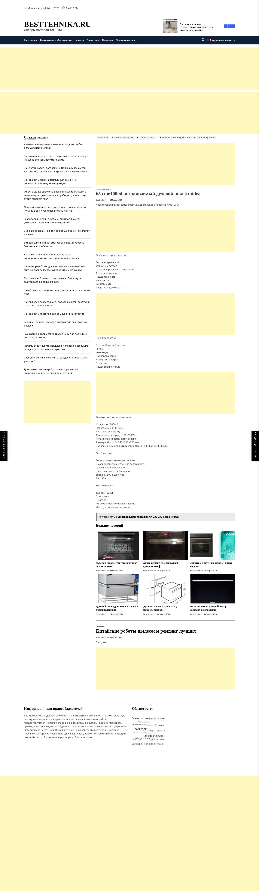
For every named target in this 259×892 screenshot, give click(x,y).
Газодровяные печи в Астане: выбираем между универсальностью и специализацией (52, 221)
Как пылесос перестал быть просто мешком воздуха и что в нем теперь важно (57, 304)
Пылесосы (107, 40)
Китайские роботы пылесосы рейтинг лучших (146, 631)
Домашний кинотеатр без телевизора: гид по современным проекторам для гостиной (51, 371)
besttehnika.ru (57, 24)
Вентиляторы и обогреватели (56, 40)
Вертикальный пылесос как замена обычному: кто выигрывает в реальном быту (54, 280)
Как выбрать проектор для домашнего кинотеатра (54, 313)
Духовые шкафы (103, 189)
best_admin (101, 200)
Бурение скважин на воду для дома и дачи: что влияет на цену (57, 232)
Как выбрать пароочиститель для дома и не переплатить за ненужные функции (50, 181)
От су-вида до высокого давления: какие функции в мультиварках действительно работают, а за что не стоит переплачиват (55, 195)
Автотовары (30, 40)
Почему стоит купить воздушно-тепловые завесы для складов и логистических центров (56, 347)
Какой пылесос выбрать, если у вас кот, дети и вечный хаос (57, 292)
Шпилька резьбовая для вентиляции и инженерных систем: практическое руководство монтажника (54, 268)
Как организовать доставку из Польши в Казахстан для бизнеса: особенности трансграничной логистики (56, 170)
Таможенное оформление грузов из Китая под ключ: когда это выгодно (55, 335)
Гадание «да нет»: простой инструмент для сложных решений (55, 324)
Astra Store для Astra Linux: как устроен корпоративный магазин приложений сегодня (51, 256)
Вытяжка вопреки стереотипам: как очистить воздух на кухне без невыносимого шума (56, 158)
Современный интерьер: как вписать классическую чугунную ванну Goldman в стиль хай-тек (55, 209)
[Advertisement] (90, 69)
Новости (79, 40)
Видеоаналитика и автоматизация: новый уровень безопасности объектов (54, 244)
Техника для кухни (125, 40)
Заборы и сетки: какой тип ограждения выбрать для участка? (55, 359)
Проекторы (93, 40)
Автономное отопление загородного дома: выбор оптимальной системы (53, 146)
